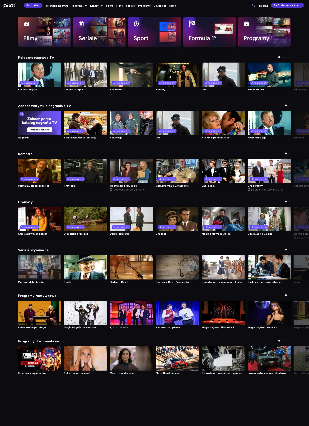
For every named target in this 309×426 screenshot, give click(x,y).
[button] (279, 57)
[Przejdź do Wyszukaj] (254, 6)
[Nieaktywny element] (44, 32)
